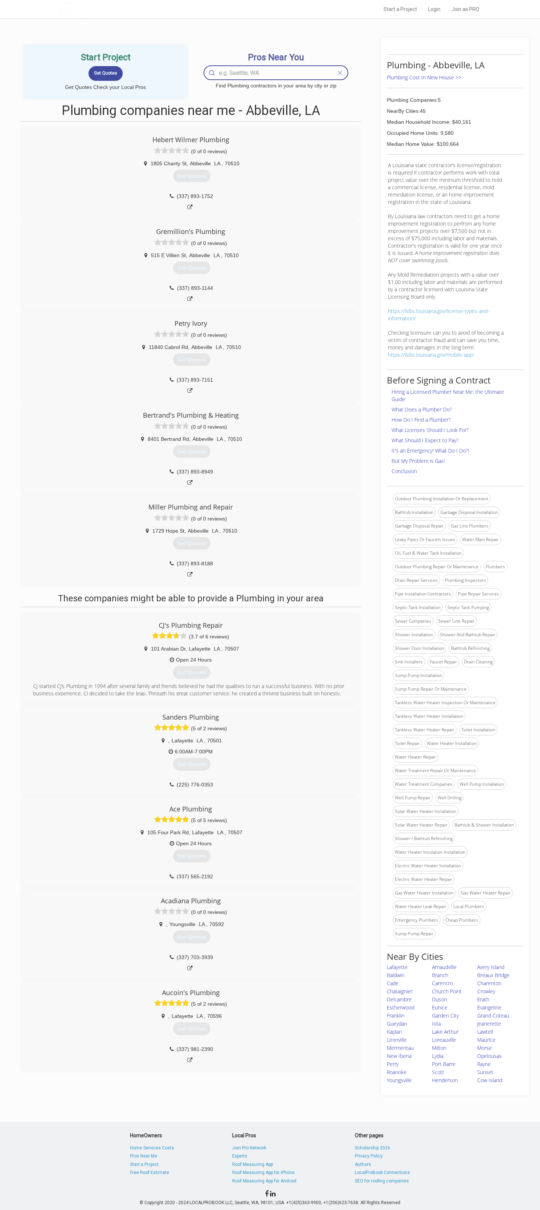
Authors (363, 1164)
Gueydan (397, 1023)
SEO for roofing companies (382, 1181)
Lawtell (485, 1031)
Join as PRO (465, 9)
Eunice (439, 1007)
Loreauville (444, 1039)
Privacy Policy (369, 1156)
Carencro (442, 983)
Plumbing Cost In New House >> (424, 77)
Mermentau (400, 1047)
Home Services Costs (152, 1147)
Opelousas (489, 1055)
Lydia (437, 1055)
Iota (436, 1023)
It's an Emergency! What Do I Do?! (430, 450)
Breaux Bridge (493, 975)
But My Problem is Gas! (418, 460)
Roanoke (397, 1072)
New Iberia (399, 1055)
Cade (393, 983)
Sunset (485, 1072)
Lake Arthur (445, 1031)
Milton (439, 1047)
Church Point (447, 991)
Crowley (486, 991)
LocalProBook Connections (382, 1172)
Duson (439, 999)
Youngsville (399, 1080)
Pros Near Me (143, 1156)
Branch (440, 975)
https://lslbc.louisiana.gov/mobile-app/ (431, 354)
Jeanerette (489, 1023)
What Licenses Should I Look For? (430, 429)
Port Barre (444, 1063)
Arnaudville (444, 967)
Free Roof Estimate (149, 1172)
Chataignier (400, 991)
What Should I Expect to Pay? (425, 440)
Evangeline (489, 1007)
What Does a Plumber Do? (422, 409)
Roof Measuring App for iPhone (263, 1172)
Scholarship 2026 (372, 1147)
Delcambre (399, 999)
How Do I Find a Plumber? (421, 419)
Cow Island (489, 1080)
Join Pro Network (249, 1147)
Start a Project (400, 9)
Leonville (397, 1039)
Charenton (489, 983)
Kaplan (394, 1031)
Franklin (395, 1015)
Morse (484, 1047)
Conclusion (404, 471)
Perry (393, 1063)
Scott (438, 1072)
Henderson (445, 1080)
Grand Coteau (493, 1015)
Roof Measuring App (252, 1164)
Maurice (486, 1039)
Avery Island (490, 967)
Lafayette (397, 967)
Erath (483, 999)
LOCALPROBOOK (101, 9)
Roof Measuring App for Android (264, 1181)
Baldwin (395, 975)
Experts (239, 1156)
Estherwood (400, 1007)
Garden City (445, 1015)
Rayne (484, 1063)
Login (434, 9)
